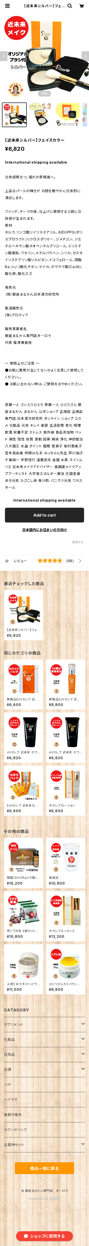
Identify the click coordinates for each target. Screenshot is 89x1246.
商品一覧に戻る (44, 1168)
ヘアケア (11, 1099)
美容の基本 (13, 1114)
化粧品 (9, 1039)
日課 (7, 1069)
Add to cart (44, 515)
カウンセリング (15, 1130)
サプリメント (13, 1024)
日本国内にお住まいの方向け (44, 530)
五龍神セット (14, 1145)
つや (7, 1084)
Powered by (39, 1198)
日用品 (9, 1054)
